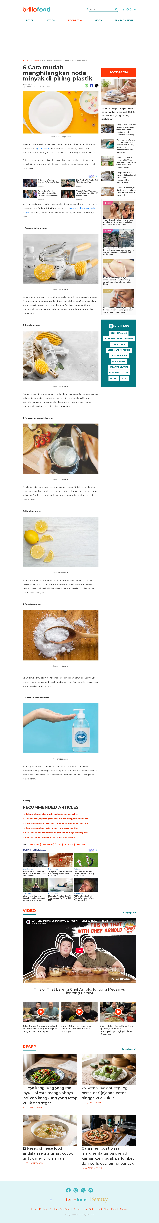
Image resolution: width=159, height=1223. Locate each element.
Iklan (33, 1209)
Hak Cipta (89, 1209)
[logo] (36, 9)
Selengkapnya (128, 913)
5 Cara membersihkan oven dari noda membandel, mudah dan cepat (56, 823)
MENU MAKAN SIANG (119, 373)
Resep (29, 20)
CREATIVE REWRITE (119, 367)
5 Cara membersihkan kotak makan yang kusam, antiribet (51, 828)
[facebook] (124, 9)
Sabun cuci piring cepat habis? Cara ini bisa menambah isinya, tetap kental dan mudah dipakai (126, 162)
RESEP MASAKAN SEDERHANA (119, 339)
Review (50, 20)
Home (25, 60)
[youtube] (135, 9)
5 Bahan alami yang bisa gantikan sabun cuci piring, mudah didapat (56, 819)
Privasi (77, 1209)
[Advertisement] (79, 41)
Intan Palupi (27, 85)
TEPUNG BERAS (118, 344)
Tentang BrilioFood (60, 1209)
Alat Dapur (35, 844)
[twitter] (131, 9)
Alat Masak (48, 844)
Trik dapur (81, 844)
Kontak (43, 1209)
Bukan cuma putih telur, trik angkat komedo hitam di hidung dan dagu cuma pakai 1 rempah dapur (118, 310)
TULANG (114, 378)
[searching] (116, 9)
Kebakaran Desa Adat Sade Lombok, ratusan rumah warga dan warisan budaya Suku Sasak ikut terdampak (118, 251)
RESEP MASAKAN (119, 333)
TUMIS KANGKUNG (119, 356)
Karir (113, 1209)
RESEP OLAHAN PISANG (119, 350)
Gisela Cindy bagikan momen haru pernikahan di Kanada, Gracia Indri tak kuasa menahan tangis (118, 222)
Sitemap (124, 1209)
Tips (58, 844)
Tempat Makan (124, 20)
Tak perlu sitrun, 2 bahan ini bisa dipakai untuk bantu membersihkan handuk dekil (126, 177)
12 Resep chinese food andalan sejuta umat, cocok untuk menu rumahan (48, 1153)
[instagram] (128, 9)
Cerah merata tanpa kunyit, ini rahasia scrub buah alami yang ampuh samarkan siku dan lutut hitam (117, 281)
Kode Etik (103, 1209)
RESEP (125, 378)
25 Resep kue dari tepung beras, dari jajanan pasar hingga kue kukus (105, 1093)
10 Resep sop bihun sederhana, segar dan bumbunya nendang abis (56, 832)
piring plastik (43, 148)
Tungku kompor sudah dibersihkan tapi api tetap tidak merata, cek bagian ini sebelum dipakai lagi (126, 130)
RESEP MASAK (119, 361)
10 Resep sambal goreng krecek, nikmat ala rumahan (49, 837)
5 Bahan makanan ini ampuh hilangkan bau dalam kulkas (51, 814)
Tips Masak (68, 844)
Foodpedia (75, 20)
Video (98, 20)
